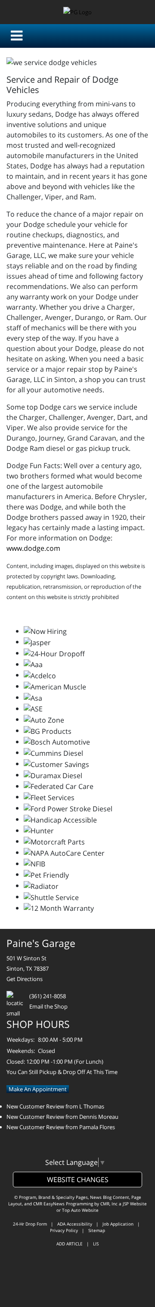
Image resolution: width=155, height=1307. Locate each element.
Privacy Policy (64, 1230)
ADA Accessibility (74, 1224)
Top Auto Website (80, 1210)
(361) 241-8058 (47, 996)
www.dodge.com (33, 548)
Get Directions (24, 979)
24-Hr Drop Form (30, 1224)
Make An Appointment (38, 1089)
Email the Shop (48, 1006)
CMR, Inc (109, 1204)
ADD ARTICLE (69, 1244)
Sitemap (96, 1230)
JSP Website (135, 1204)
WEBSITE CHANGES (77, 1179)
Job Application (117, 1224)
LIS (96, 1244)
